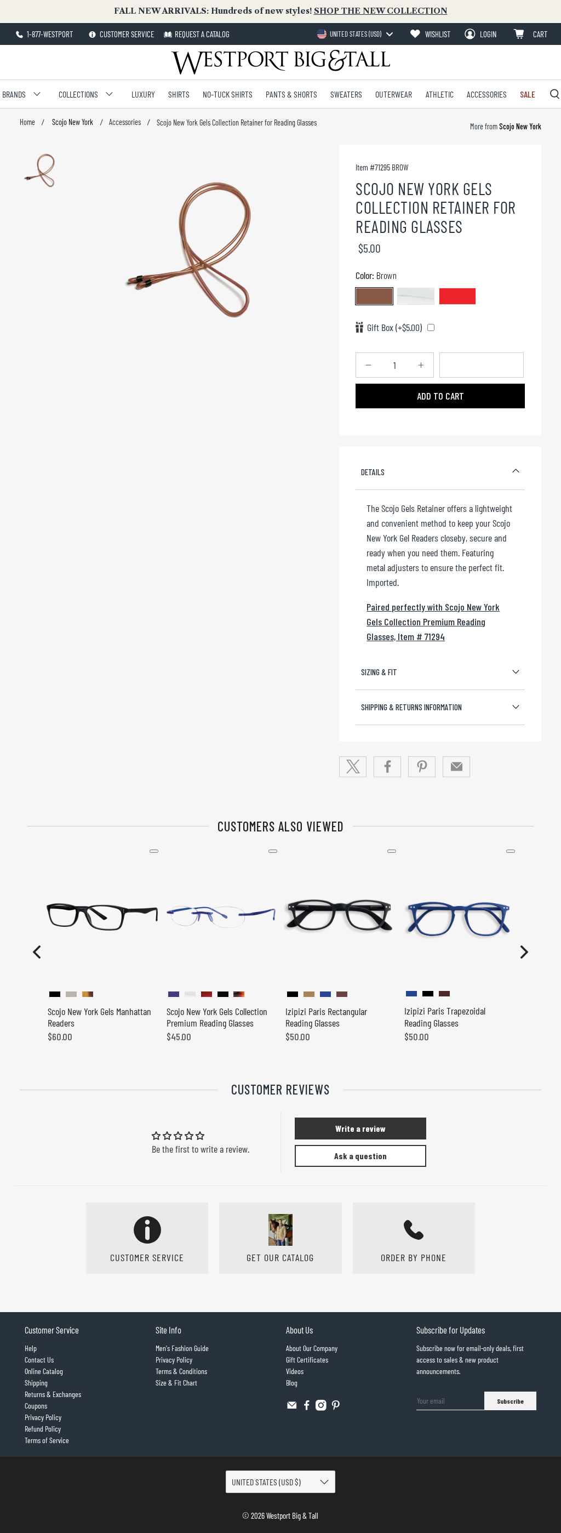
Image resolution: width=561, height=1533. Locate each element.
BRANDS (14, 94)
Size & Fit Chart (176, 1382)
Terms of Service (47, 1440)
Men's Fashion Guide (182, 1348)
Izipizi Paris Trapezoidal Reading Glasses (444, 1017)
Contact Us (39, 1359)
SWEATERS (346, 94)
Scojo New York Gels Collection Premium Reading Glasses (217, 1017)
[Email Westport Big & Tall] (292, 1407)
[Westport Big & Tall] (280, 62)
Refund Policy (43, 1428)
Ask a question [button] (360, 1155)
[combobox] (354, 34)
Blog (291, 1382)
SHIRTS (179, 94)
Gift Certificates (307, 1359)
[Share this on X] (353, 766)
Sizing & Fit (379, 672)
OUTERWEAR (393, 94)
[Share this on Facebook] (387, 766)
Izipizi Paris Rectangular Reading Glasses (326, 1017)
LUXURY (143, 94)
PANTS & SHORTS (291, 94)
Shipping (36, 1382)
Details (373, 472)
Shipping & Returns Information (411, 707)
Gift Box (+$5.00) (394, 327)
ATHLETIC (440, 94)
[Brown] (374, 296)
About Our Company (311, 1348)
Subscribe (510, 1401)
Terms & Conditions (181, 1371)
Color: (376, 275)
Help (31, 1348)
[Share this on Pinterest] (422, 766)
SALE (527, 94)
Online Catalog (44, 1371)
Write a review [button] (360, 1128)
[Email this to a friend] (456, 766)
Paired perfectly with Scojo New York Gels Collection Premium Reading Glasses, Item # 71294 (433, 621)
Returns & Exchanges (53, 1394)
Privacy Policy (43, 1417)
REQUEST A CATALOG (202, 34)
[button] (36, 952)
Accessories (125, 122)
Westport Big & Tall (292, 1515)
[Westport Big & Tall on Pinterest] (336, 1407)
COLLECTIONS (78, 94)
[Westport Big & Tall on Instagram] (321, 1407)
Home (27, 122)
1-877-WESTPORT (49, 34)
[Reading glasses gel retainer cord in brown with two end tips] (195, 250)
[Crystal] (415, 296)
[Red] (457, 296)
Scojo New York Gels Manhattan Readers (99, 1017)
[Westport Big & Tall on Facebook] (307, 1407)
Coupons (36, 1405)
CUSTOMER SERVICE (126, 34)
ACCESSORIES (487, 94)
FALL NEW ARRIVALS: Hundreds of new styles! (281, 11)
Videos (295, 1371)
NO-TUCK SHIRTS (228, 94)
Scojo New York (71, 122)
